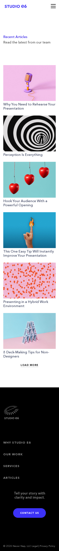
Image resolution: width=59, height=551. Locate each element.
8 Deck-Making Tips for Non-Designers (26, 354)
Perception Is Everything (23, 155)
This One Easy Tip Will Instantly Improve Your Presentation (28, 253)
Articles (11, 478)
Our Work (13, 454)
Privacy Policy (47, 546)
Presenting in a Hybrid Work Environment (25, 304)
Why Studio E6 (17, 442)
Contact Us (29, 512)
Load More (29, 365)
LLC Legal (32, 546)
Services (11, 466)
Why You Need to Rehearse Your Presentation (29, 106)
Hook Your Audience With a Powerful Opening (25, 203)
